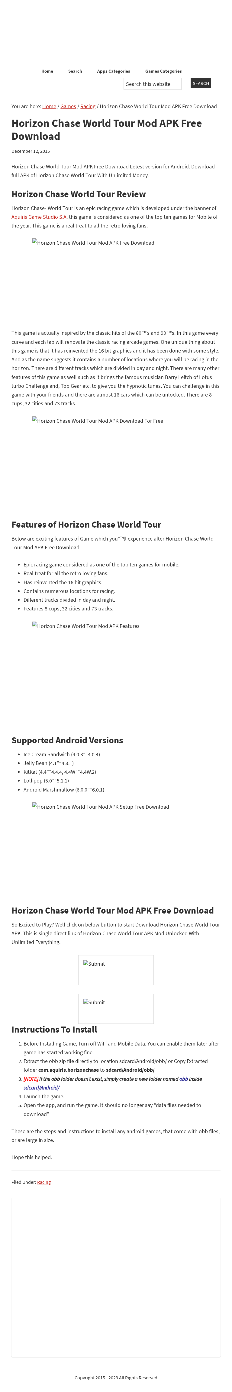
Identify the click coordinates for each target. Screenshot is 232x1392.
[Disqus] (116, 1276)
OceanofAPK (116, 33)
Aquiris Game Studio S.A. (39, 216)
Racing (44, 1182)
